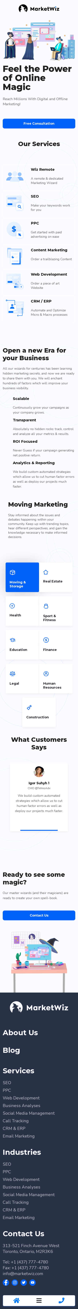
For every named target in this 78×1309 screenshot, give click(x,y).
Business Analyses (21, 1126)
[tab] (22, 598)
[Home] (16, 1301)
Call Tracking (16, 1141)
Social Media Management (29, 1134)
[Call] (61, 1301)
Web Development (21, 1119)
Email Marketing (19, 1157)
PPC (7, 1111)
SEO (7, 1103)
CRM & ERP (14, 1149)
